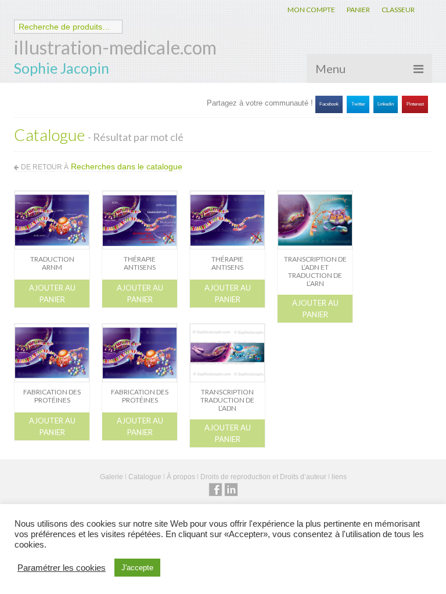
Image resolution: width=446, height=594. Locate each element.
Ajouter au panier (52, 293)
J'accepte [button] (137, 567)
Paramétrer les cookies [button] (61, 568)
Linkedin (385, 104)
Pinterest (415, 104)
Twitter (358, 104)
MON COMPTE (311, 9)
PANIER (358, 9)
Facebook (329, 104)
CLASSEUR (398, 9)
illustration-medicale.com (115, 47)
